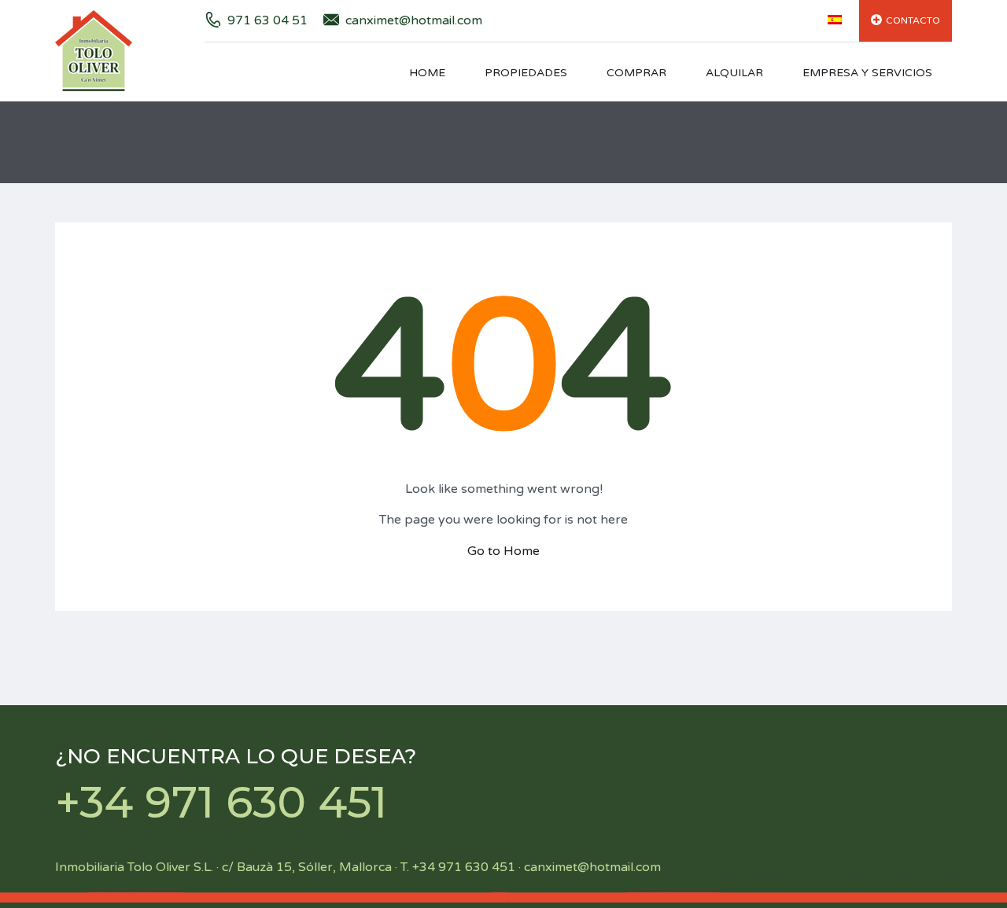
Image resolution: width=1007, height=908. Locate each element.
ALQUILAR (734, 72)
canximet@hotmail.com (413, 20)
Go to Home (503, 551)
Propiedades (526, 72)
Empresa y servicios (867, 72)
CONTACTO (913, 20)
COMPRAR (636, 72)
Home (427, 72)
